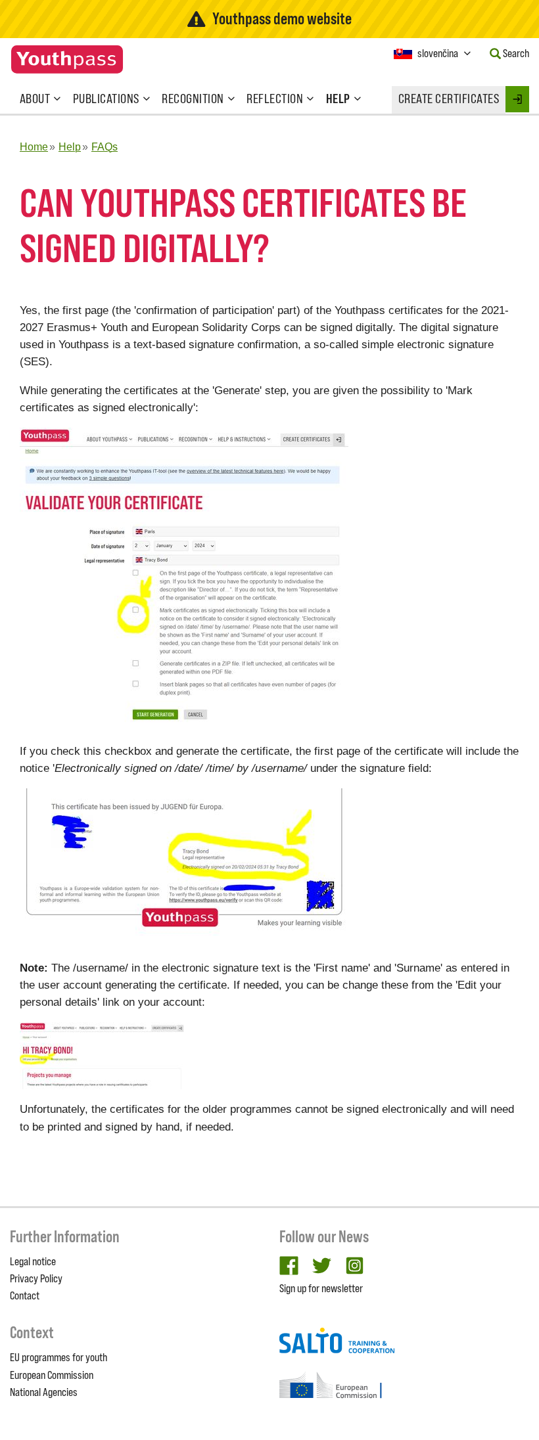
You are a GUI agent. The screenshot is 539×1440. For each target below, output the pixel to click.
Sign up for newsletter (321, 1288)
